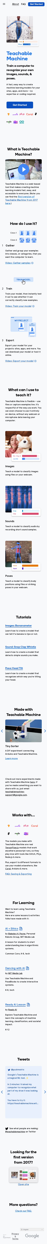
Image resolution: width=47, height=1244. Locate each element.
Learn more (11, 758)
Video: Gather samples (17, 263)
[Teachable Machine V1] (23, 1175)
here (32, 782)
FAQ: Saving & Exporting (18, 874)
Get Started (20, 105)
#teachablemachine (15, 1132)
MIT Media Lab (15, 973)
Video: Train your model (18, 306)
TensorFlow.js (12, 847)
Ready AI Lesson (15, 1004)
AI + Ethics (11, 928)
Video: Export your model (19, 361)
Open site (23, 1184)
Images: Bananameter (18, 625)
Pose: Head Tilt (14, 668)
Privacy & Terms (15, 1236)
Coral (8, 869)
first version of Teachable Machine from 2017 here (21, 200)
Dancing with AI (15, 968)
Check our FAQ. (23, 1211)
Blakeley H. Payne (17, 934)
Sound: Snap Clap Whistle (20, 647)
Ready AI (12, 1010)
